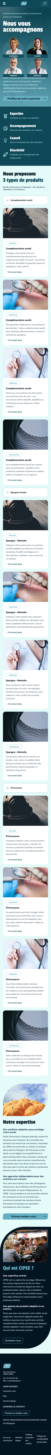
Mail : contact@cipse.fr (12, 1381)
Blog (4, 1396)
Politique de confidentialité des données (42, 1439)
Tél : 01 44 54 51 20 (10, 1378)
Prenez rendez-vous (23, 1216)
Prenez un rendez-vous (16, 1413)
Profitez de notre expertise (23, 98)
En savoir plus (15, 272)
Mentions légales (9, 1401)
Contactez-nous (13, 1340)
